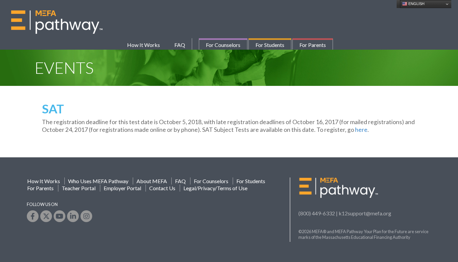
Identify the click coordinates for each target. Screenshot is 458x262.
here (361, 129)
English (415, 4)
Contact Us (162, 188)
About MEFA (151, 181)
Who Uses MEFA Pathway (98, 181)
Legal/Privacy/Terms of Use (215, 188)
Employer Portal (122, 188)
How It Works (143, 45)
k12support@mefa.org (365, 213)
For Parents (312, 45)
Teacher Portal (79, 188)
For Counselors (223, 45)
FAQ (179, 45)
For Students (269, 45)
